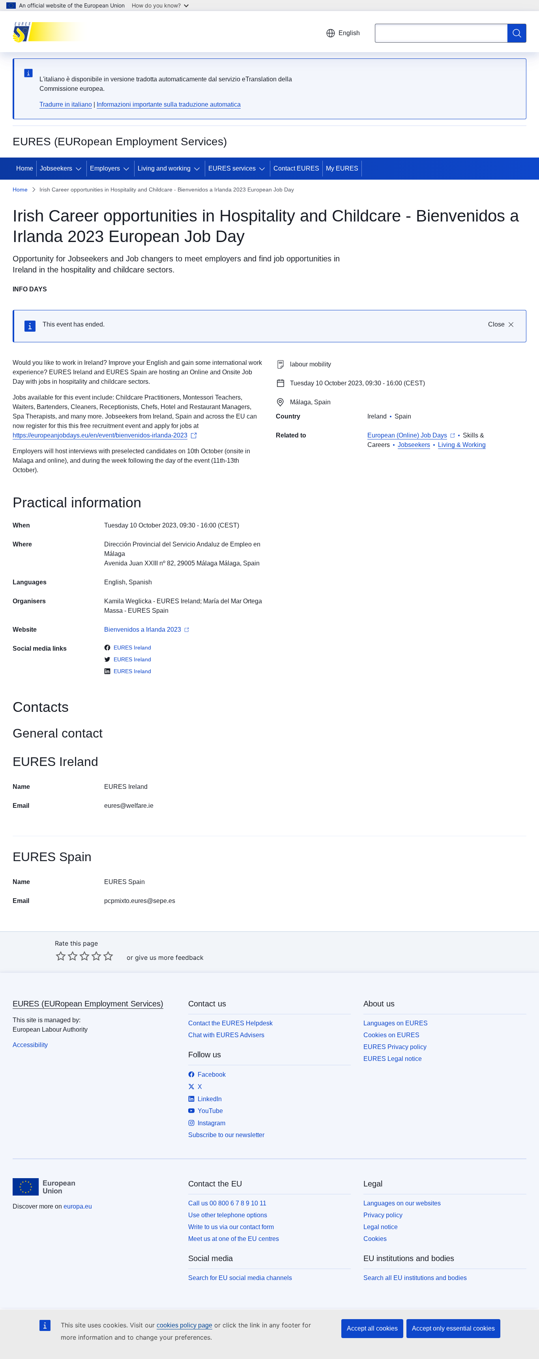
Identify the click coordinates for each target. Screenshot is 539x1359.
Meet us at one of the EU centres (233, 1238)
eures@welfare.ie (128, 805)
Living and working (164, 168)
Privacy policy (382, 1215)
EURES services (232, 168)
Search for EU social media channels (240, 1278)
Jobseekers (56, 168)
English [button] (349, 33)
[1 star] (61, 956)
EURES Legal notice (392, 1058)
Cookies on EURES (391, 1035)
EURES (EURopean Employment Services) (88, 1003)
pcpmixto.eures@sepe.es (139, 900)
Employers (105, 168)
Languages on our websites (402, 1203)
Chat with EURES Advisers (226, 1035)
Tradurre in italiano (65, 104)
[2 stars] (67, 956)
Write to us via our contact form (231, 1227)
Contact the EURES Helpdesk (230, 1023)
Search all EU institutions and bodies (415, 1278)
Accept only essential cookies (453, 1328)
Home (24, 168)
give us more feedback (169, 957)
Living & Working (462, 444)
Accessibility (30, 1045)
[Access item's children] (80, 169)
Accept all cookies (372, 1328)
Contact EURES (296, 168)
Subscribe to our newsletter (226, 1135)
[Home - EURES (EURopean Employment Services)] (52, 32)
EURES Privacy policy (395, 1047)
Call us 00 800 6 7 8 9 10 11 (227, 1203)
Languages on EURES (395, 1023)
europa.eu (78, 1206)
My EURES (342, 168)
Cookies (375, 1238)
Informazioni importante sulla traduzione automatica (169, 104)
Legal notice (380, 1227)
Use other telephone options (227, 1215)
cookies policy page (184, 1325)
